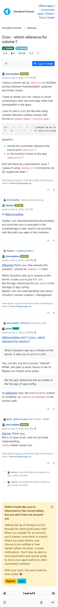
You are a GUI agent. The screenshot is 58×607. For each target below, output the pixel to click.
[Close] (52, 506)
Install (51, 17)
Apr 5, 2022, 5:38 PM (22, 332)
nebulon (14, 472)
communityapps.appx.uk (20, 183)
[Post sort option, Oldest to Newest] (6, 63)
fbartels (10, 205)
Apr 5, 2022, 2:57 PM (22, 209)
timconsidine (12, 74)
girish (9, 328)
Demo (49, 13)
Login (22, 581)
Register (10, 581)
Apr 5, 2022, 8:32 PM (22, 428)
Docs (42, 17)
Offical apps (46, 5)
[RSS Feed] (37, 53)
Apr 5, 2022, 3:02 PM (22, 260)
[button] (4, 602)
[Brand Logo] (7, 12)
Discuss (23, 48)
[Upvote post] (48, 189)
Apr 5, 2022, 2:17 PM (22, 77)
